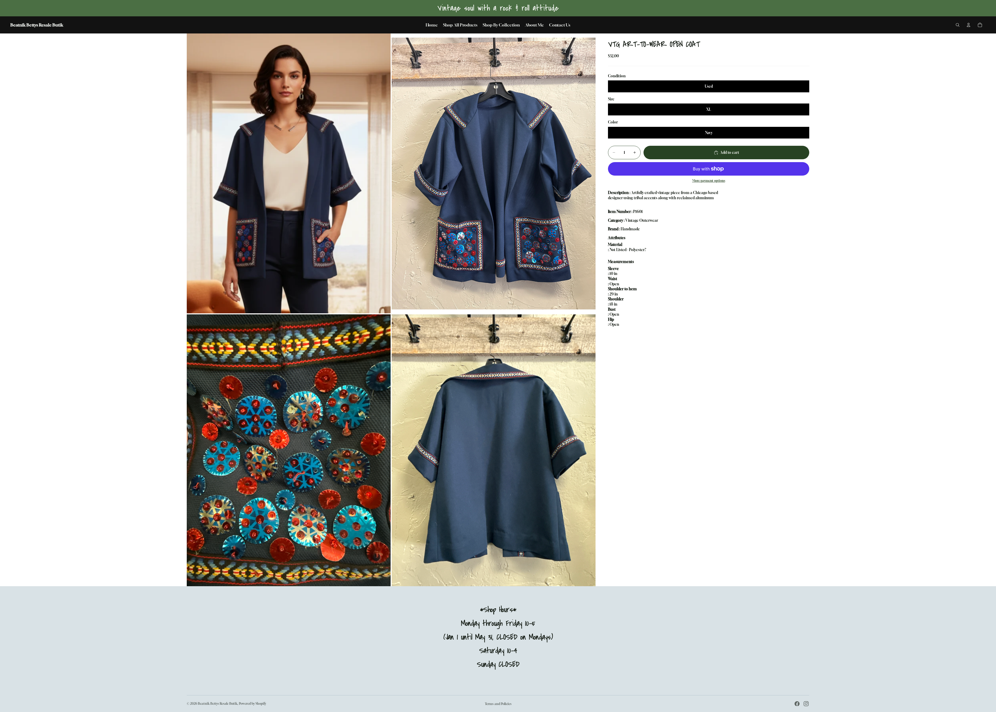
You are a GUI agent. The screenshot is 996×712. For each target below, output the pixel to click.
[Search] (957, 25)
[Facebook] (797, 704)
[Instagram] (806, 704)
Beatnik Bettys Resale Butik (217, 704)
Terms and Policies (498, 704)
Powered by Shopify (252, 704)
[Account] (968, 25)
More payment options (708, 181)
